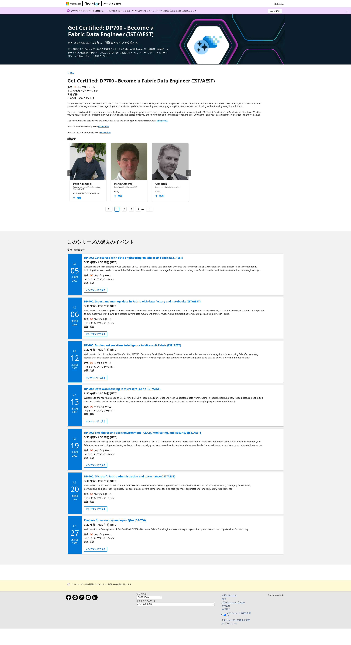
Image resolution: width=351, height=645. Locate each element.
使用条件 (226, 605)
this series (162, 120)
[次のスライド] (188, 173)
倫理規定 (226, 609)
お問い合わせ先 (229, 595)
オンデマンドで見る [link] (96, 290)
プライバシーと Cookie (233, 602)
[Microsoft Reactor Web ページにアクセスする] (92, 3)
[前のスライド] (69, 173)
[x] (82, 598)
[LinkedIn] (95, 598)
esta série (105, 132)
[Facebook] (69, 598)
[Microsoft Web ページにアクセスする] (74, 3)
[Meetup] (75, 598)
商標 (224, 598)
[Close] (347, 11)
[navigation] (108, 209)
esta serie (103, 126)
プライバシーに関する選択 (239, 614)
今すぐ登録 (275, 11)
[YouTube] (89, 598)
